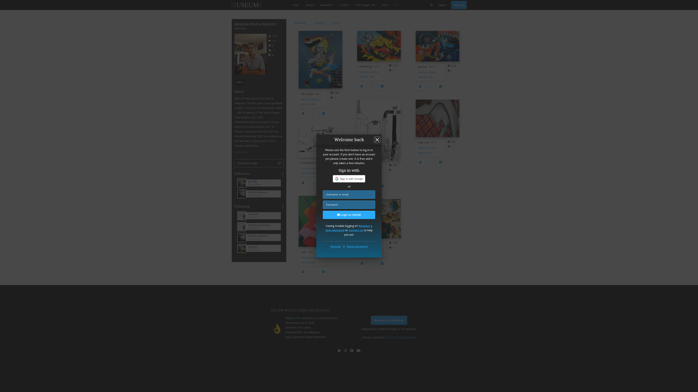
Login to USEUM (350, 215)
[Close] (377, 139)
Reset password (357, 246)
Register (335, 246)
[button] (349, 178)
